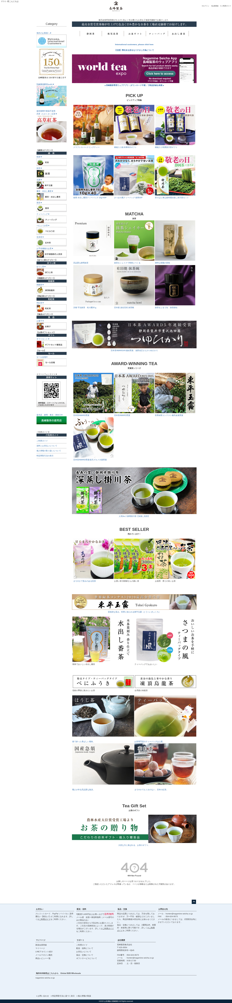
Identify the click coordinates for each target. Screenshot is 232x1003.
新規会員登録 (41, 945)
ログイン (206, 6)
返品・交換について (84, 955)
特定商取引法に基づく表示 (63, 996)
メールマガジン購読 (43, 955)
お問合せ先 (163, 909)
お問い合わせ (43, 996)
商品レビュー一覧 (42, 958)
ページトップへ (194, 902)
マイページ (40, 940)
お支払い (40, 909)
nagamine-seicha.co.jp (45, 978)
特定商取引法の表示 (45, 456)
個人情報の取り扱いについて (49, 451)
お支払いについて (83, 952)
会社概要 (121, 940)
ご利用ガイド (226, 6)
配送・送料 (81, 909)
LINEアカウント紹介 (44, 952)
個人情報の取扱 (84, 996)
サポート (80, 940)
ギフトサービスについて (86, 958)
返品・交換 (122, 909)
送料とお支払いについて (47, 446)
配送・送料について (84, 948)
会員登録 (215, 6)
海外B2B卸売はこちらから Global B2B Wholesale (59, 973)
